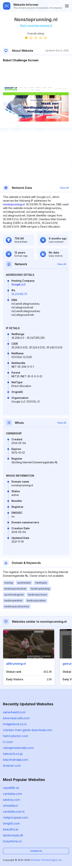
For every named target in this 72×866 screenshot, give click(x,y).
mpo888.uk (11, 788)
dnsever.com (12, 765)
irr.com (8, 742)
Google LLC (18, 284)
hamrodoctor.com (15, 736)
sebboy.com (11, 800)
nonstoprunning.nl (14, 204)
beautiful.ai (10, 829)
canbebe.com (12, 794)
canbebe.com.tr (14, 811)
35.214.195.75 (19, 294)
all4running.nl (16, 663)
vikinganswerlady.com (18, 748)
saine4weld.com (14, 712)
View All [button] (64, 187)
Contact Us (36, 851)
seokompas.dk (13, 835)
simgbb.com (11, 823)
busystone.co (12, 841)
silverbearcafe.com (16, 718)
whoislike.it (10, 805)
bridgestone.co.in (15, 724)
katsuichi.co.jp (13, 754)
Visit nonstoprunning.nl (36, 25)
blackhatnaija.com (15, 759)
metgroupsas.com (15, 817)
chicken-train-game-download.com (27, 730)
